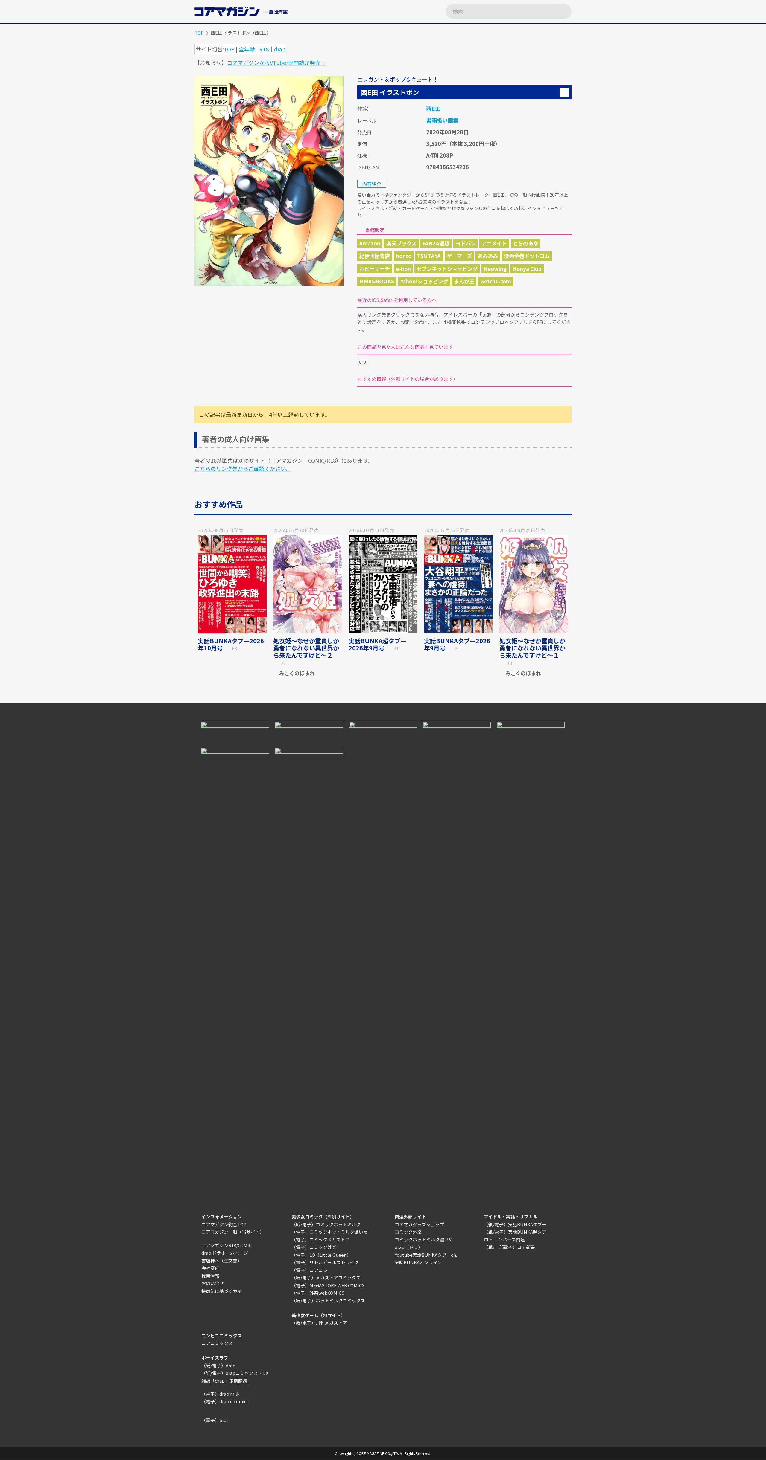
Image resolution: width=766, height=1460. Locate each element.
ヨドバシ (465, 243)
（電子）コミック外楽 (313, 1247)
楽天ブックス (401, 243)
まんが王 (464, 281)
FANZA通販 (435, 243)
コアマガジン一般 (219, 1232)
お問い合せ (212, 1283)
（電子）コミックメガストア (320, 1239)
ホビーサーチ (374, 268)
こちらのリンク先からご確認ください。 (242, 468)
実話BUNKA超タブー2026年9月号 (377, 644)
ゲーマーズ (459, 255)
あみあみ (488, 255)
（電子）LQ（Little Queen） (321, 1255)
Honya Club (527, 268)
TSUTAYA (429, 255)
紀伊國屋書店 (374, 255)
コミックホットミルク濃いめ (424, 1239)
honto (403, 255)
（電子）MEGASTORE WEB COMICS (328, 1285)
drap (280, 49)
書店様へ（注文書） (221, 1260)
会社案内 (210, 1268)
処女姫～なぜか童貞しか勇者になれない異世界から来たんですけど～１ (532, 648)
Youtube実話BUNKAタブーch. (426, 1255)
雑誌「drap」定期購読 (224, 1380)
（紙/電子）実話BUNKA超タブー (517, 1232)
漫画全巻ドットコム (527, 255)
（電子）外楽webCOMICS (317, 1293)
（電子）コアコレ (309, 1270)
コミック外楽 (408, 1232)
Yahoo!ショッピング (424, 281)
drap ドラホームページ (224, 1253)
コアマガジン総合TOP (224, 1224)
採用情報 (210, 1276)
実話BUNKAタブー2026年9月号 (457, 644)
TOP (199, 32)
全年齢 (247, 49)
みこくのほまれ (297, 673)
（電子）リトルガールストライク (325, 1262)
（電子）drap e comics (225, 1401)
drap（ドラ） (408, 1247)
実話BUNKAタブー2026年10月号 (231, 644)
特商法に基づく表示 (221, 1291)
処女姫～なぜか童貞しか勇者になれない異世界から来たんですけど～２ (306, 648)
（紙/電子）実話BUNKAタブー (515, 1224)
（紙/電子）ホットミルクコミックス (328, 1300)
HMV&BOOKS (376, 281)
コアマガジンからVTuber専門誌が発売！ (276, 62)
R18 (264, 49)
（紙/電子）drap (218, 1365)
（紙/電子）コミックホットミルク (326, 1224)
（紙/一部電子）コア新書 (509, 1247)
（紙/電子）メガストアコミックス (326, 1277)
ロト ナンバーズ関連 (504, 1239)
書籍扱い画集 (442, 120)
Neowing (495, 268)
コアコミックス (217, 1343)
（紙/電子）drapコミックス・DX (234, 1373)
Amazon (369, 243)
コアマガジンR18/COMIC (226, 1245)
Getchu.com (495, 281)
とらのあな (525, 243)
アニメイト (494, 243)
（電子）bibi (214, 1420)
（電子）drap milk (220, 1394)
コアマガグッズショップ (419, 1224)
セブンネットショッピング (447, 268)
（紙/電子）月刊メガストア (319, 1323)
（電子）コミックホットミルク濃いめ (329, 1232)
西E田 (433, 108)
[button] (564, 92)
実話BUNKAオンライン (418, 1262)
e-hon (403, 268)
